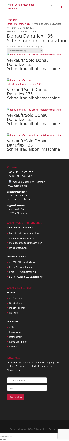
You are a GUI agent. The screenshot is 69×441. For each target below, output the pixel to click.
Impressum (15, 331)
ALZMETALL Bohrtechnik (22, 262)
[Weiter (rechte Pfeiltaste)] (4, 439)
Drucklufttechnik (18, 247)
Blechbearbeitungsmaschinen (25, 232)
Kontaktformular (18, 341)
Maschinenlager (22, 23)
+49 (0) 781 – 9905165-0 (20, 172)
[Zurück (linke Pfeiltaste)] (1, 439)
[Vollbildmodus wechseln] (4, 436)
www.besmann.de (17, 185)
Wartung (13, 312)
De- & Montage (17, 302)
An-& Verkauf (16, 298)
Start (9, 23)
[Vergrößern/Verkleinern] (1, 436)
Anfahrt (13, 346)
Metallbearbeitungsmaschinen (25, 242)
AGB (11, 326)
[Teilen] (7, 436)
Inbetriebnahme (18, 307)
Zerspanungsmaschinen (22, 237)
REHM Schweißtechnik (21, 267)
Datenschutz (16, 336)
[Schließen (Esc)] (11, 436)
